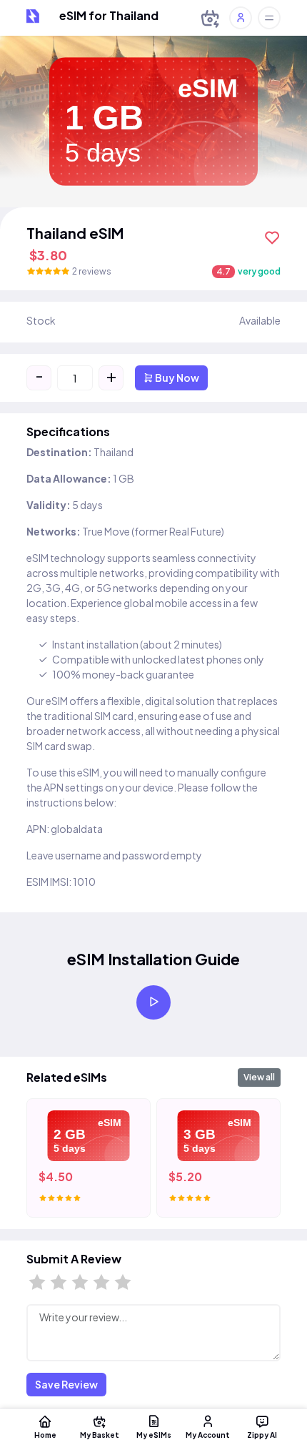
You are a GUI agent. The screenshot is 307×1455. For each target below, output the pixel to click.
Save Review (66, 1384)
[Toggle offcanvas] (269, 17)
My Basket (99, 1435)
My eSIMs (153, 1435)
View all (259, 1077)
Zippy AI (262, 1435)
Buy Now (176, 377)
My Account (208, 1435)
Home (45, 1435)
